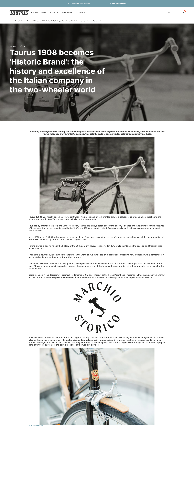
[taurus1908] (20, 12)
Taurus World (83, 12)
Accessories (54, 12)
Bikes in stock (67, 12)
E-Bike (43, 12)
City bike (34, 12)
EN (169, 13)
